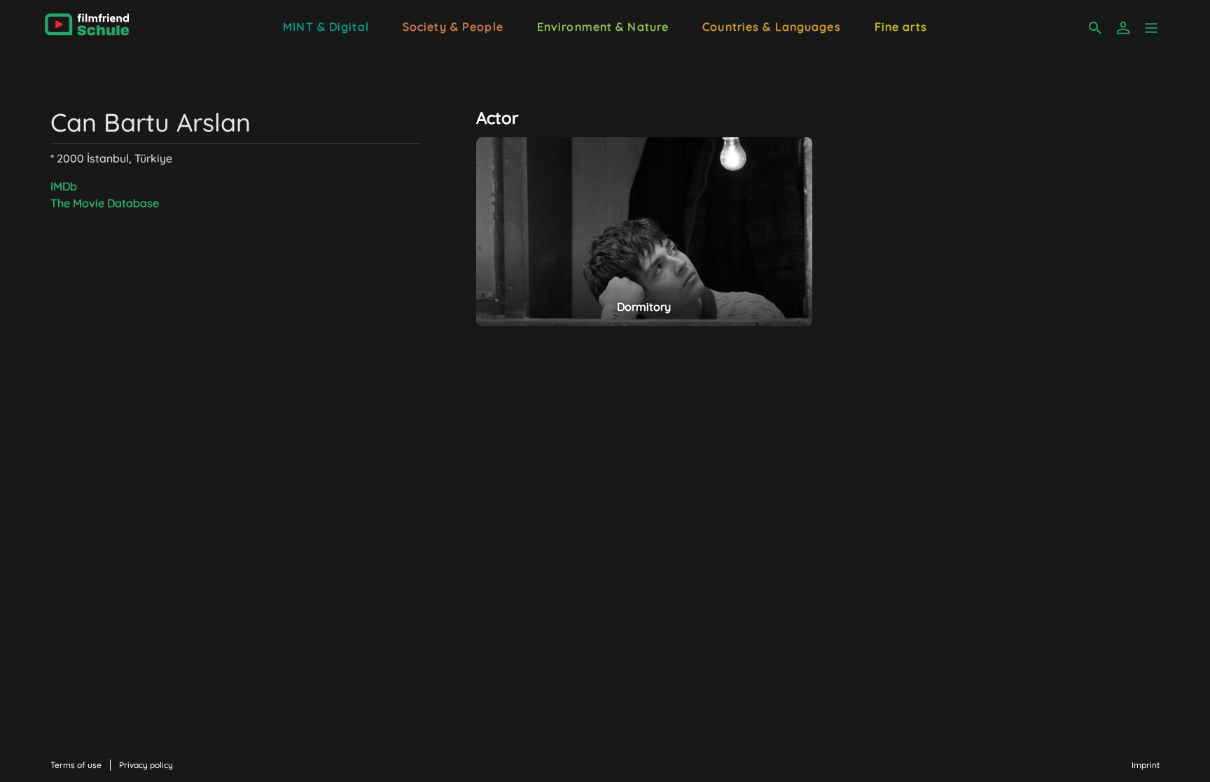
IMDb (63, 186)
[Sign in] (1123, 28)
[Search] (1095, 28)
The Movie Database (104, 203)
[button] (1151, 28)
